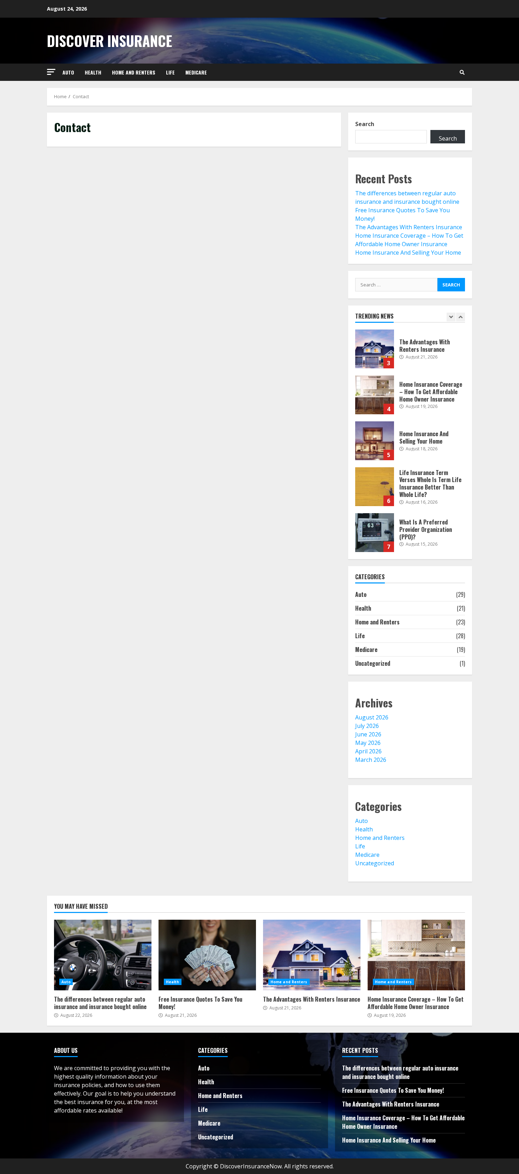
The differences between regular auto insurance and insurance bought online (102, 955)
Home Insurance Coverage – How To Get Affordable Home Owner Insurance (374, 394)
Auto (68, 72)
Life (170, 72)
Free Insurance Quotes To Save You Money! (207, 955)
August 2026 (371, 717)
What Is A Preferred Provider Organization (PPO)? (374, 532)
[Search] (462, 72)
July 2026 (367, 726)
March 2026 (370, 760)
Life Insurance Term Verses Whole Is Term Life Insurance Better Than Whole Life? (374, 486)
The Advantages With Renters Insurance (408, 227)
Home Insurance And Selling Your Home (408, 252)
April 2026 (368, 751)
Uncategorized (372, 663)
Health (93, 72)
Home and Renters (133, 72)
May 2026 (368, 743)
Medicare (196, 72)
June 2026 (368, 734)
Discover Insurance (109, 40)
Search (364, 124)
